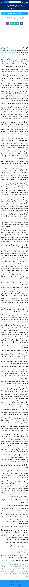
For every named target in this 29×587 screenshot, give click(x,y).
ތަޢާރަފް (18, 582)
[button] (2, 2)
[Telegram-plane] (16, 6)
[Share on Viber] (7, 23)
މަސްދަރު (18, 552)
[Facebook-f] (11, 6)
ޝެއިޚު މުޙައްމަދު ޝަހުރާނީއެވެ (9, 52)
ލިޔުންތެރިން (12, 582)
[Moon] (8, 6)
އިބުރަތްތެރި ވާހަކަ (10, 17)
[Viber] (19, 6)
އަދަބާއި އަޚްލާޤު (16, 17)
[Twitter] (13, 6)
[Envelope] (22, 6)
